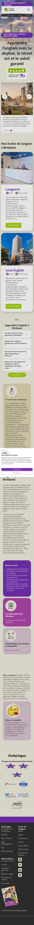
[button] (4, 451)
